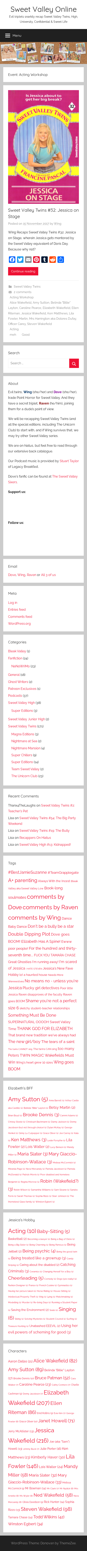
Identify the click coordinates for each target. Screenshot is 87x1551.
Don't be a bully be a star (51, 926)
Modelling (14, 1302)
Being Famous (57, 1245)
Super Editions (22, 711)
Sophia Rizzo (43, 1196)
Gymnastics (65, 1285)
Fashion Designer (18, 1285)
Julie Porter (50, 1448)
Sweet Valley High (21, 703)
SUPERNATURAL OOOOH (28, 1022)
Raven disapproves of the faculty (40, 994)
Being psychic (39, 1250)
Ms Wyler (26, 1495)
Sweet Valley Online (44, 9)
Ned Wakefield (53, 1495)
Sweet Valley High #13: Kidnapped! (45, 845)
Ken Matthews (57, 313)
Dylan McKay (55, 1127)
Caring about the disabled (39, 1265)
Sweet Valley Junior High (26, 719)
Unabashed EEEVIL (44, 1326)
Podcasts (15, 696)
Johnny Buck (31, 1449)
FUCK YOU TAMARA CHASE (55, 955)
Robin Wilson (22, 1190)
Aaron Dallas (20, 1361)
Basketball (17, 1239)
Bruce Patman (52, 1377)
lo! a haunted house (33, 974)
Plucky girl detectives (41, 988)
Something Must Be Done (32, 1015)
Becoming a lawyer (39, 1239)
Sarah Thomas (26, 1196)
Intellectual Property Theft (23, 1296)
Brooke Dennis (41, 1114)
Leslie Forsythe (56, 1140)
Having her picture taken (22, 1291)
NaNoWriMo (20, 666)
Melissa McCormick (64, 1162)
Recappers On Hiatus (35, 838)
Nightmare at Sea (24, 741)
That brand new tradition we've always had (42, 1035)
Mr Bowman (35, 1488)
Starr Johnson (60, 1196)
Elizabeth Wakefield (56, 308)
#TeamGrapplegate (63, 872)
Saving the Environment (30, 1310)
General (14, 675)
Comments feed (20, 617)
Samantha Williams (42, 1190)
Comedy (50, 1279)
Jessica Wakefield (33, 313)
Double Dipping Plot (29, 934)
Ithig (42, 1296)
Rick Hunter (54, 1502)
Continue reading (23, 271)
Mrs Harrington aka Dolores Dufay (52, 318)
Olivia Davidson (32, 1502)
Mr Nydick (66, 1488)
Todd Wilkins (48, 1516)
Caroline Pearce (30, 308)
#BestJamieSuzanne (27, 872)
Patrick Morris (30, 1174)
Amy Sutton (41, 302)
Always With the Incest (54, 881)
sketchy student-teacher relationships (45, 1008)
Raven (31, 575)
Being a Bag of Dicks (63, 1239)
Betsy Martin (62, 1107)
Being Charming (38, 1245)
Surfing (72, 1319)
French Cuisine (48, 1285)
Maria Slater (32, 1153)
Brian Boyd (15, 1115)
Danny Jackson (60, 1122)
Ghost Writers (18, 682)
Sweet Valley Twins (27, 286)
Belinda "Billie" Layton (36, 1108)
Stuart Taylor (69, 461)
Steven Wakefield (39, 324)
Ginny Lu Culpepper (30, 1133)
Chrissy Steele (16, 1122)
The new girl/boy (24, 1041)
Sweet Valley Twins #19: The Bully (44, 831)
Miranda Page (16, 1169)
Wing (57, 223)
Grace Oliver (50, 1133)
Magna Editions (22, 734)
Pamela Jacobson (56, 1169)
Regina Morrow (30, 1182)
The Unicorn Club (24, 776)
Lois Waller (37, 1146)
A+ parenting (22, 880)
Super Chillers (21, 755)
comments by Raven (50, 907)
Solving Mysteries (34, 1319)
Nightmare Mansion (25, 748)
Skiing (19, 1319)
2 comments (22, 292)
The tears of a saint (57, 1041)
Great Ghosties (19, 962)
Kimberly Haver (48, 1457)
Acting (14, 329)
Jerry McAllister (21, 1431)
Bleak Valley (17, 651)
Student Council (56, 1319)
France (33, 1285)
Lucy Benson (58, 1147)
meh (13, 335)
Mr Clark (53, 1488)
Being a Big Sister (18, 1245)
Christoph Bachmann (38, 1122)
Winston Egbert (45, 1201)
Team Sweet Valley (25, 769)
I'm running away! (45, 962)
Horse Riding (45, 1291)
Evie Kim (60, 1413)
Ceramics (36, 1271)
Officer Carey (17, 324)
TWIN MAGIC (32, 1055)
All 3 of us (48, 575)
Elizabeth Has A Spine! (40, 941)
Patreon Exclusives (22, 689)
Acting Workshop (22, 297)
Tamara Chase (20, 1517)
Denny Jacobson (33, 1393)
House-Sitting (61, 1291)
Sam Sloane (61, 1190)
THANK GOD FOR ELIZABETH (45, 1028)
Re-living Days (42, 1302)
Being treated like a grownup (38, 1258)
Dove (12, 575)
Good (26, 335)
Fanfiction (15, 658)
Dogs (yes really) (67, 1279)
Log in (12, 603)
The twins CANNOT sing (20, 1049)
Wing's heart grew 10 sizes (34, 1062)
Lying (51, 1296)
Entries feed (17, 610)
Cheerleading (26, 1278)
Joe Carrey (66, 1133)
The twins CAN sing (45, 1049)
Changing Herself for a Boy (58, 1271)
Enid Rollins (45, 1413)
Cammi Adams (69, 1115)
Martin (23, 318)
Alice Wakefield (20, 302)
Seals (54, 1310)
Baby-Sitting (53, 1231)
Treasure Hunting (18, 1326)
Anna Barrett (56, 1100)
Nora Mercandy (35, 1169)
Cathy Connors (61, 1385)
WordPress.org (19, 624)
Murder (27, 1302)
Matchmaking (64, 1296)
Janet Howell (56, 1420)
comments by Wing (34, 917)
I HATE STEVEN (34, 968)
